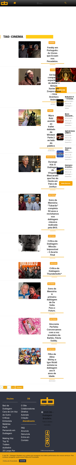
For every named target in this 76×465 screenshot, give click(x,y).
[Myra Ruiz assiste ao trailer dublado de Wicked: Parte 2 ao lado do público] (30, 117)
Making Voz (8, 438)
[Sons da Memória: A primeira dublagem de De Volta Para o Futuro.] (30, 290)
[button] (39, 3)
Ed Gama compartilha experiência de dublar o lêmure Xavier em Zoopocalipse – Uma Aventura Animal (54, 87)
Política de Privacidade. (10, 461)
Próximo (19, 387)
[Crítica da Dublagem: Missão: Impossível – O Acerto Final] (30, 243)
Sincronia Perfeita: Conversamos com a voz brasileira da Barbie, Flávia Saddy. (54, 332)
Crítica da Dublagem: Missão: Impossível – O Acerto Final (52, 248)
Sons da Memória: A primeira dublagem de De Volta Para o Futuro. (52, 299)
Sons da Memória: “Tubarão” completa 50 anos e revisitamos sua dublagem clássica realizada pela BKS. (53, 214)
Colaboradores (28, 409)
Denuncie (25, 434)
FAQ (23, 428)
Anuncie (25, 431)
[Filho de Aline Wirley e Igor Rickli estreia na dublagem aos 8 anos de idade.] (30, 356)
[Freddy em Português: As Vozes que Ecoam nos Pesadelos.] (30, 49)
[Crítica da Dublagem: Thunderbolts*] (30, 270)
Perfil (5, 427)
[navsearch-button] (65, 3)
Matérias (6, 424)
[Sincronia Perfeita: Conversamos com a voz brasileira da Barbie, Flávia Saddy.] (30, 326)
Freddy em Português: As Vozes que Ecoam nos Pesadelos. (52, 54)
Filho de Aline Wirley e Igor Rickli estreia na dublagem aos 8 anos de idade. (52, 365)
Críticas (6, 418)
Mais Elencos (65, 183)
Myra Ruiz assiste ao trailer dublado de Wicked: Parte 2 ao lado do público (51, 130)
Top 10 (6, 441)
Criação (24, 418)
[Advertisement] (38, 20)
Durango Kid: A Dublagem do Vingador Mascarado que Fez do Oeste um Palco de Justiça (52, 174)
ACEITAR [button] (22, 461)
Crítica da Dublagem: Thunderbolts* (54, 271)
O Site (24, 405)
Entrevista (7, 421)
